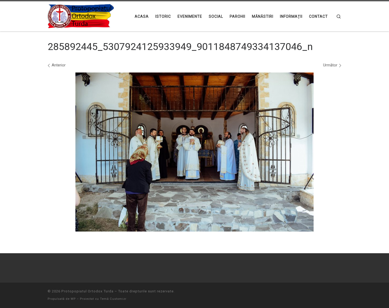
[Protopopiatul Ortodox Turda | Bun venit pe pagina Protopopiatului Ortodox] (81, 15)
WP (73, 299)
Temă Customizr (113, 299)
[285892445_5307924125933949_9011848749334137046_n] (194, 152)
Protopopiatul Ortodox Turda (87, 291)
